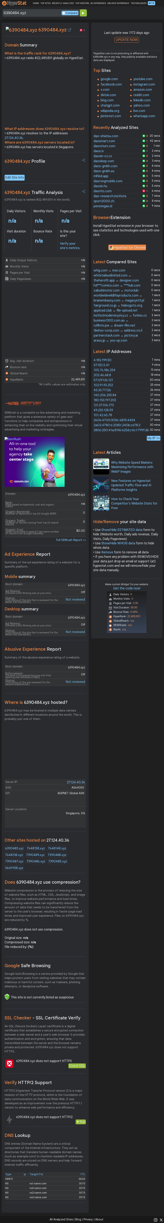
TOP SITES (45, 3)
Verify (28, 1082)
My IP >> (153, 438)
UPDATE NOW (127, 39)
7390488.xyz (57, 855)
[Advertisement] (45, 94)
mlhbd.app (101, 176)
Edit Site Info (14, 178)
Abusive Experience (33, 649)
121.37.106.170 (104, 405)
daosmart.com (104, 141)
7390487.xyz (14, 861)
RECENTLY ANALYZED (63, 3)
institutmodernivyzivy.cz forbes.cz (120, 316)
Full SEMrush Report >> (71, 540)
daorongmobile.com (108, 181)
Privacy (88, 1219)
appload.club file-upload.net (115, 311)
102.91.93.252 (103, 385)
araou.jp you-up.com (110, 341)
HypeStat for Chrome (130, 248)
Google (28, 965)
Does (43, 882)
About (99, 1219)
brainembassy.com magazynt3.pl (119, 300)
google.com (109, 79)
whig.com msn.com (109, 270)
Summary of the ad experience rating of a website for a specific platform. (42, 564)
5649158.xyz (14, 868)
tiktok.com (108, 95)
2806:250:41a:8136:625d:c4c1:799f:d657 (123, 430)
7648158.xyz (36, 848)
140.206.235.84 (105, 395)
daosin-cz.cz (103, 156)
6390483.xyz (14, 848)
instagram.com (144, 84)
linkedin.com (142, 100)
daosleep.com (104, 161)
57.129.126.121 (103, 380)
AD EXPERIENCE (98, 3)
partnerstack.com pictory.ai (116, 336)
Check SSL (77, 1065)
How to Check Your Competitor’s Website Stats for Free (134, 503)
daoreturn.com (104, 146)
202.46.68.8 (102, 375)
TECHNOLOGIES (138, 3)
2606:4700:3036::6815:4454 (114, 420)
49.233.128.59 (103, 410)
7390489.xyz (35, 855)
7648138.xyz (14, 855)
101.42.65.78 (103, 415)
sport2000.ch (104, 201)
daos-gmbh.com (105, 166)
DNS (17, 1135)
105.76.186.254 (104, 370)
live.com (139, 111)
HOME (36, 3)
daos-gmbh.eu (104, 171)
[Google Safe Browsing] (7, 997)
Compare (72, 13)
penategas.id (103, 206)
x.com (105, 90)
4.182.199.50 (102, 360)
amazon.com (142, 90)
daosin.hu (100, 186)
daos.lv (99, 151)
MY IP (151, 3)
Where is (36, 702)
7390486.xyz (36, 861)
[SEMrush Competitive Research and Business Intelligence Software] (23, 404)
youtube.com (142, 79)
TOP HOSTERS (82, 3)
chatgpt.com (110, 106)
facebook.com (111, 84)
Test (82, 1122)
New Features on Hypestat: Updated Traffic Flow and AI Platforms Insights (131, 485)
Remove (107, 552)
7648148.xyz (57, 848)
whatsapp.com (144, 116)
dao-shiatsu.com (106, 136)
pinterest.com (111, 116)
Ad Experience (27, 554)
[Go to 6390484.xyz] (69, 30)
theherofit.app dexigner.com (116, 280)
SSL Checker (42, 1018)
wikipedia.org (110, 111)
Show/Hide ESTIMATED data (121, 530)
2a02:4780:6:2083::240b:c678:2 (117, 425)
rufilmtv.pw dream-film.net (114, 326)
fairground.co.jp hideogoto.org (118, 305)
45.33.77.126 (102, 390)
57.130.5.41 (101, 365)
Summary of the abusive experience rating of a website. (42, 657)
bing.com (107, 100)
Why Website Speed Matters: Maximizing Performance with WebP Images (132, 467)
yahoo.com (141, 106)
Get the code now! (126, 588)
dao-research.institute (110, 196)
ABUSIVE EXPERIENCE (118, 3)
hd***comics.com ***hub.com (117, 285)
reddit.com (141, 95)
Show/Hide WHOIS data (118, 543)
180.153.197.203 (105, 400)
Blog (78, 1219)
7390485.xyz (57, 861)
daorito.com (103, 191)
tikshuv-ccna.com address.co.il (118, 331)
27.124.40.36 (14, 138)
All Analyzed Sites (61, 1219)
